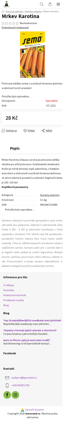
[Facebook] (7, 395)
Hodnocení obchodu (14, 295)
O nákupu (8, 285)
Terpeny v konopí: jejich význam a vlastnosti (29, 330)
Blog (6, 305)
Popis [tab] (15, 148)
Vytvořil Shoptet (34, 410)
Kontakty (8, 290)
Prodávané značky (13, 300)
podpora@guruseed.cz (24, 378)
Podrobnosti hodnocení (15, 27)
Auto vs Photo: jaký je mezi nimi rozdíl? (26, 340)
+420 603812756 (21, 385)
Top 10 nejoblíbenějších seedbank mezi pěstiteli (32, 320)
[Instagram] (15, 395)
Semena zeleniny (50, 195)
